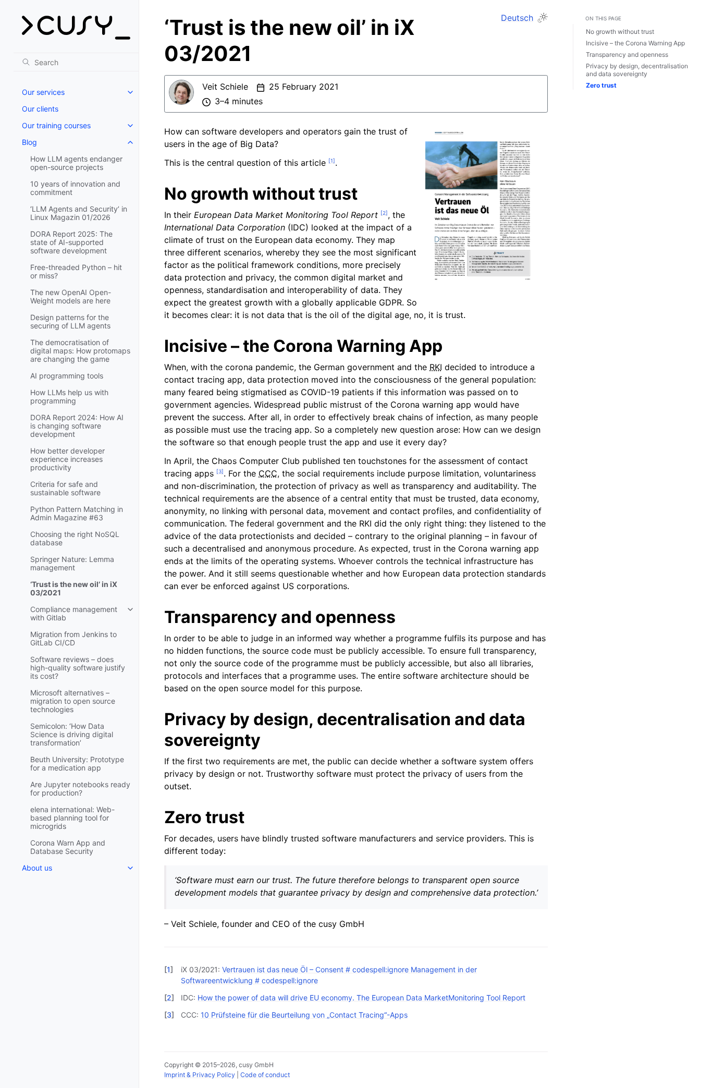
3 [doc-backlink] (169, 1014)
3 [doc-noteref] (220, 471)
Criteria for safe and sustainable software (65, 488)
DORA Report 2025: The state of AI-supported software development (71, 242)
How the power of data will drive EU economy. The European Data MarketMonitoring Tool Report (361, 997)
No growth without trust (620, 31)
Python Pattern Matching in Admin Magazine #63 (76, 513)
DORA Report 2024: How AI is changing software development (77, 425)
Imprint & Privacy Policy (199, 1075)
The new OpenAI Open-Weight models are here (70, 296)
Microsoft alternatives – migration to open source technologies (72, 701)
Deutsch (517, 18)
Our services (43, 92)
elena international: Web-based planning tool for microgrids (72, 817)
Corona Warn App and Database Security (67, 846)
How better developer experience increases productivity (67, 459)
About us (37, 867)
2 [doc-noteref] (384, 213)
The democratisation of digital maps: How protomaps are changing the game (80, 350)
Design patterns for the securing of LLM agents (70, 321)
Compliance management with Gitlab (73, 613)
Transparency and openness (627, 54)
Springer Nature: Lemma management (72, 563)
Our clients (40, 108)
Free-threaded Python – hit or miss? (76, 271)
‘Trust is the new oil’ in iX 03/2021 (73, 588)
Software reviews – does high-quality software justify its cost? (77, 667)
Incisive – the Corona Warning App (635, 43)
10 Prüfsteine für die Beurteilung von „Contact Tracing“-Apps (304, 1014)
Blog (29, 142)
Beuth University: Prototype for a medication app (77, 763)
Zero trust (601, 85)
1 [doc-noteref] (331, 160)
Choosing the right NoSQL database (74, 538)
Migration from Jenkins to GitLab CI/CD (73, 638)
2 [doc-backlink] (169, 997)
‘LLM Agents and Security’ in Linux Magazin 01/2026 (78, 213)
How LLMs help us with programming (69, 396)
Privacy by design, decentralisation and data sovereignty (637, 70)
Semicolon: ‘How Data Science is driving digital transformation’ (71, 734)
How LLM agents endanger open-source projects (76, 163)
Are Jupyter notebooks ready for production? (80, 788)
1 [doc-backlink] (168, 969)
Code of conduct (265, 1075)
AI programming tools (66, 375)
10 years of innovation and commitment (75, 188)
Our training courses (56, 125)
